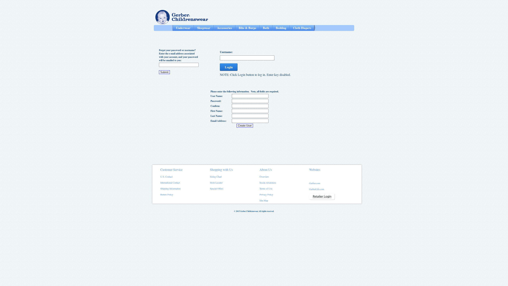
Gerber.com (314, 183)
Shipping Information (170, 188)
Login (229, 67)
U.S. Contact (166, 176)
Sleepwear (203, 28)
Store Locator (216, 182)
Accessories (224, 28)
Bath (266, 28)
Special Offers (216, 188)
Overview (264, 176)
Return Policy (166, 194)
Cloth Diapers (302, 28)
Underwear (183, 28)
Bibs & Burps (247, 28)
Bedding (281, 28)
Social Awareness (268, 182)
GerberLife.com (316, 189)
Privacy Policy (266, 194)
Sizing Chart (216, 176)
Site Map (264, 200)
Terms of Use (266, 188)
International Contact (170, 182)
